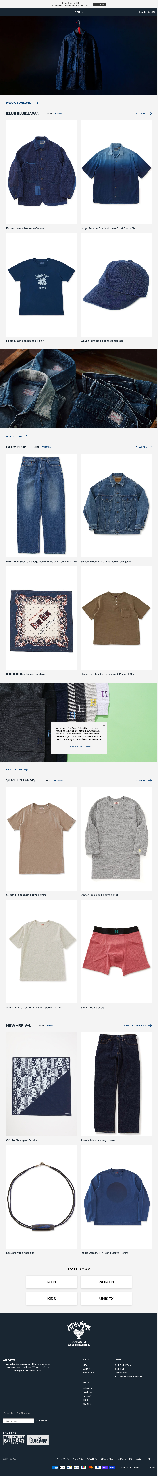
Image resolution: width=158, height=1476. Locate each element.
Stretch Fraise (118, 1373)
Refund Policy (90, 1459)
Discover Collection (19, 115)
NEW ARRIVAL (87, 1373)
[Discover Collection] (78, 68)
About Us (149, 1459)
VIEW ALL (139, 126)
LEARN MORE (99, 4)
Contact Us (138, 1459)
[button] (4, 12)
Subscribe (41, 1420)
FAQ (128, 1459)
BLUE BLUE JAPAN (120, 1365)
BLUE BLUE (117, 1369)
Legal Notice (118, 1459)
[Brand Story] (78, 397)
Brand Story (14, 444)
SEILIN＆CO (10, 1459)
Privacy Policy (76, 1459)
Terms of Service (61, 1459)
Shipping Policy (105, 1459)
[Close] (103, 725)
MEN (49, 126)
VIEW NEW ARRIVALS (132, 1029)
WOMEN (59, 126)
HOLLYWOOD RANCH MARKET (126, 1376)
